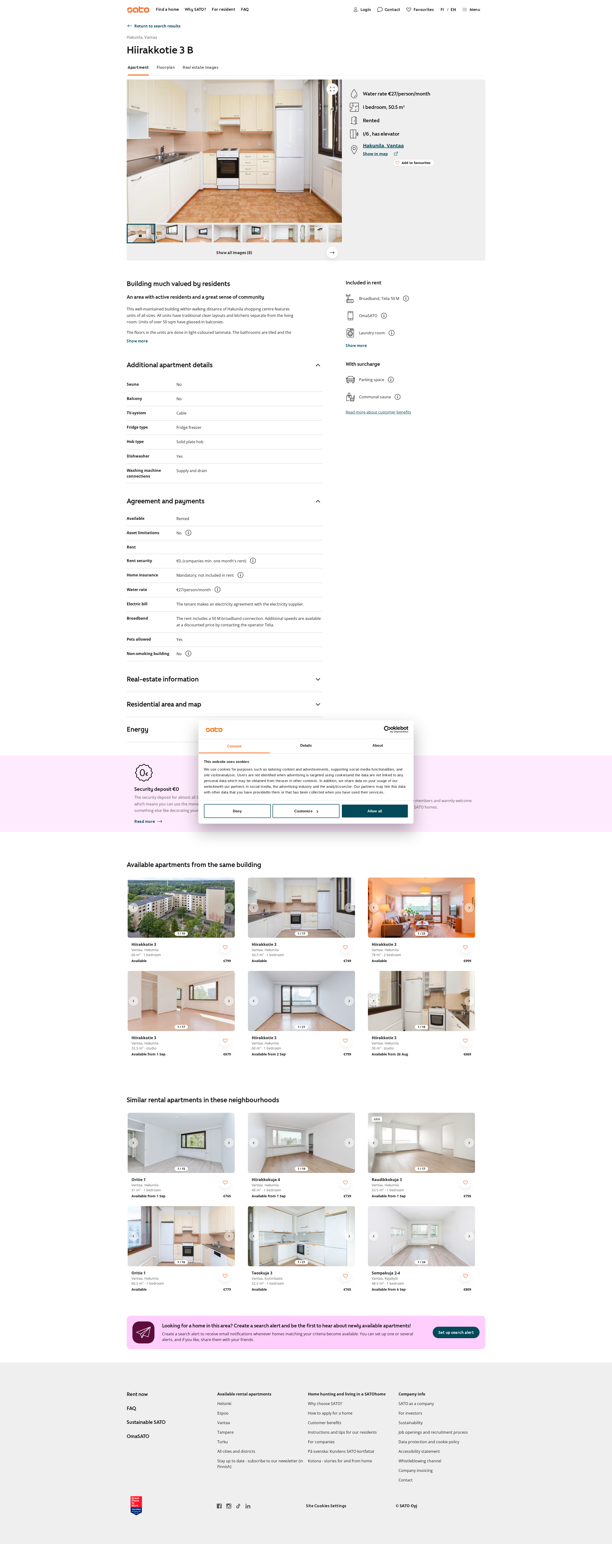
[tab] (138, 67)
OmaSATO (138, 1436)
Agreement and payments (166, 501)
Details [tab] (306, 745)
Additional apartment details (170, 365)
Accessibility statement (419, 1451)
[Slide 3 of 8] (198, 234)
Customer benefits (324, 1422)
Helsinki (224, 1403)
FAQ (131, 1408)
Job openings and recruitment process (433, 1432)
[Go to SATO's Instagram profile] (229, 1506)
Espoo (223, 1413)
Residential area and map (164, 704)
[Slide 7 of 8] (313, 234)
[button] (406, 298)
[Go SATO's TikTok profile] (238, 1506)
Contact (406, 1480)
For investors (410, 1413)
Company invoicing (416, 1470)
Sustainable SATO (146, 1422)
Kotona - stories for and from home (340, 1461)
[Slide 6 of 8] (284, 234)
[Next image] (332, 252)
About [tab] (377, 745)
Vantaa (223, 1422)
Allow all (374, 811)
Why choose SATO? (325, 1403)
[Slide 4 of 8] (227, 234)
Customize (303, 811)
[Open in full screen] (332, 89)
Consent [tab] (234, 746)
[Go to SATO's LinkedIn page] (248, 1506)
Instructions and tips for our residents (342, 1432)
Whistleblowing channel (420, 1461)
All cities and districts (236, 1451)
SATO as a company (416, 1403)
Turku (222, 1441)
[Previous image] (133, 907)
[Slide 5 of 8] (255, 234)
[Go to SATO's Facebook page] (219, 1506)
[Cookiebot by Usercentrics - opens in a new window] (387, 729)
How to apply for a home (330, 1413)
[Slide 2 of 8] (169, 234)
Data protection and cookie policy (429, 1441)
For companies (321, 1441)
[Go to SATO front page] (138, 9)
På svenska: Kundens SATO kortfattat (341, 1451)
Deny (237, 811)
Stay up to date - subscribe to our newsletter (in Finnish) (260, 1463)
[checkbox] (225, 947)
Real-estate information (163, 679)
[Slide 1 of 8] (141, 234)
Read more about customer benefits (378, 412)
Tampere (225, 1432)
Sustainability (411, 1422)
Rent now (137, 1394)
